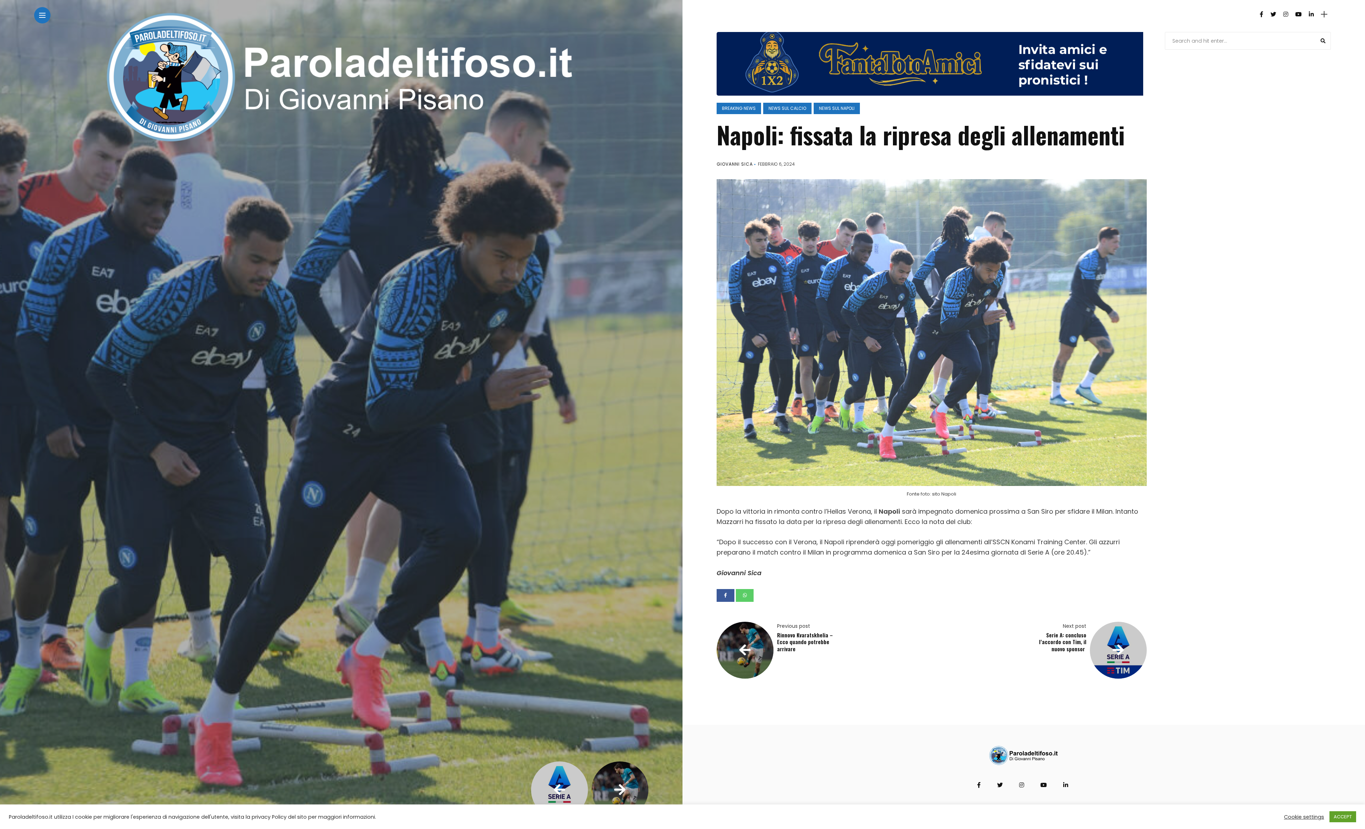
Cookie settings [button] (1304, 817)
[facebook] (725, 595)
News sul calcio (787, 108)
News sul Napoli (837, 108)
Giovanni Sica (735, 164)
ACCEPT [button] (1343, 816)
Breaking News (739, 108)
